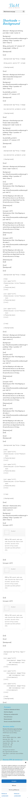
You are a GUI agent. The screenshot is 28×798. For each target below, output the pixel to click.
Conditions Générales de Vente (12, 709)
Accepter (14, 781)
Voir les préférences (14, 790)
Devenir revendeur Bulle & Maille (12, 721)
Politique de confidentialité (11, 714)
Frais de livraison (8, 716)
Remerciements (8, 719)
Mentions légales (8, 712)
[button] (25, 762)
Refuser (14, 785)
